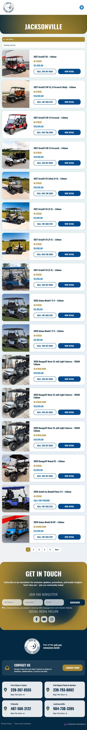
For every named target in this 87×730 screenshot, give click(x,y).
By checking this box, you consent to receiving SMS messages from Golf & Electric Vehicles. (38, 608)
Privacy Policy (6, 724)
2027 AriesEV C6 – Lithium (45, 56)
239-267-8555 (21, 689)
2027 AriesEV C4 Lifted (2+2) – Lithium (50, 178)
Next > (57, 549)
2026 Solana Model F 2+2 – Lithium (49, 300)
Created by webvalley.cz (76, 724)
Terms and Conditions (23, 724)
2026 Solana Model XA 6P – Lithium (49, 522)
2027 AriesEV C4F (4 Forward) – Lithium (51, 117)
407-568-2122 (21, 708)
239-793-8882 (63, 689)
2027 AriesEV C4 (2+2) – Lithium (47, 209)
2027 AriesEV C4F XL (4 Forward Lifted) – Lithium (55, 87)
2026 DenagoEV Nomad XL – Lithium (49, 461)
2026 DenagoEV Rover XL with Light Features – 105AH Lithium (57, 363)
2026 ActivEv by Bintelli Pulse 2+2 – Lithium (52, 491)
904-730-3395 (63, 708)
